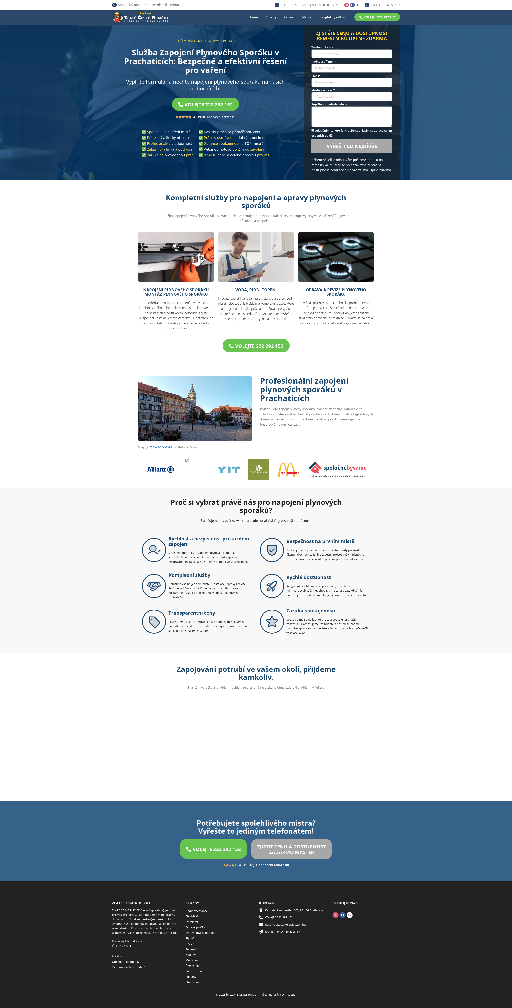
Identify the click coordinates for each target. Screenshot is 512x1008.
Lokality (117, 956)
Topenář (191, 949)
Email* (316, 76)
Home (253, 17)
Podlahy (191, 977)
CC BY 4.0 (167, 447)
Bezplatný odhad (332, 17)
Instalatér (192, 922)
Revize (190, 944)
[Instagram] (346, 5)
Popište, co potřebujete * (329, 104)
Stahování (192, 982)
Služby (271, 17)
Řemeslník (192, 966)
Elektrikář (192, 916)
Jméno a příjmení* (324, 61)
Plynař (190, 938)
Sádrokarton (194, 971)
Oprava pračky (195, 927)
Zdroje (306, 17)
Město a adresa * (323, 90)
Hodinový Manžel (197, 911)
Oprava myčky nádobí (200, 933)
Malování (192, 960)
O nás (288, 17)
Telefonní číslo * (322, 47)
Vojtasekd (155, 447)
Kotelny (191, 955)
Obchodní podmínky (125, 962)
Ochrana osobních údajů (128, 967)
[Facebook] (352, 5)
